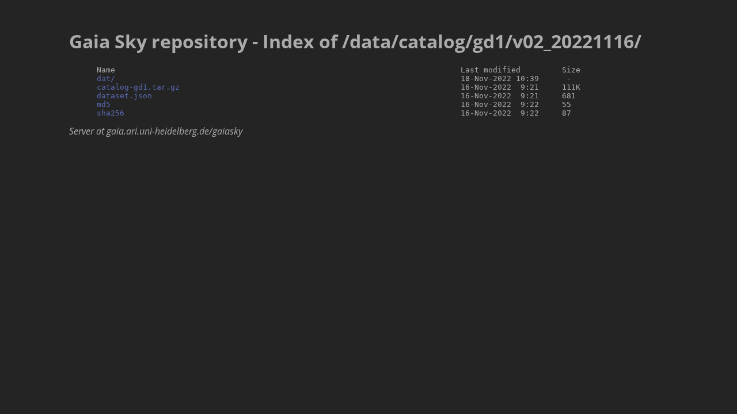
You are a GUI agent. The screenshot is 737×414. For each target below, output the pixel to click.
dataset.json (124, 95)
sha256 (110, 113)
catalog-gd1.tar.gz (138, 87)
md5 (104, 104)
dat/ (106, 78)
